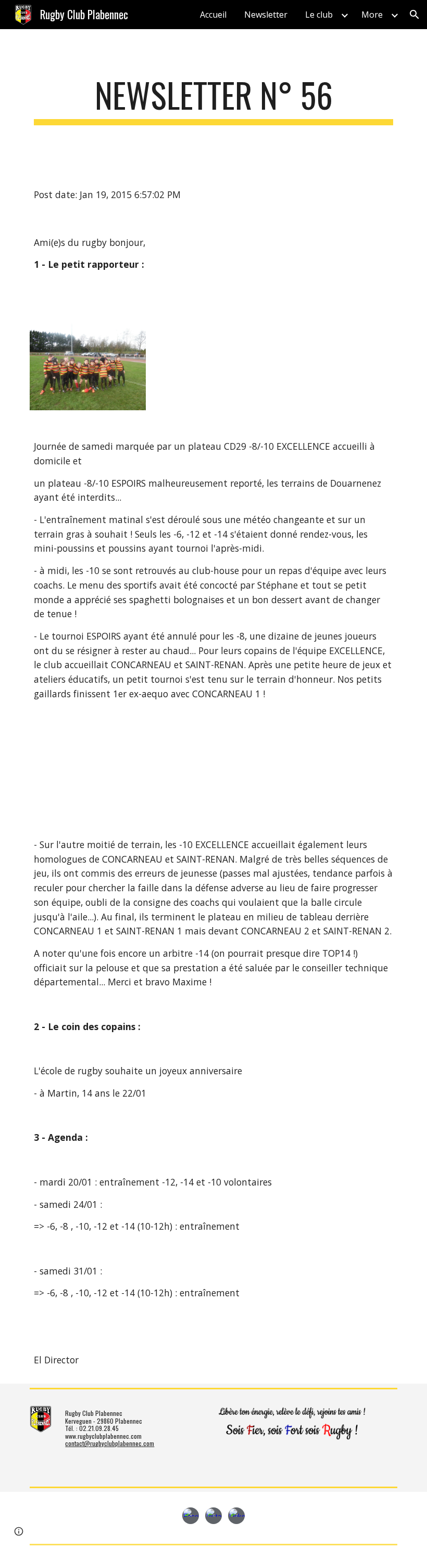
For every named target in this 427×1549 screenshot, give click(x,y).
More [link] (372, 14)
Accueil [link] (213, 14)
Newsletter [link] (265, 14)
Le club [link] (319, 14)
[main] (213, 100)
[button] (414, 14)
